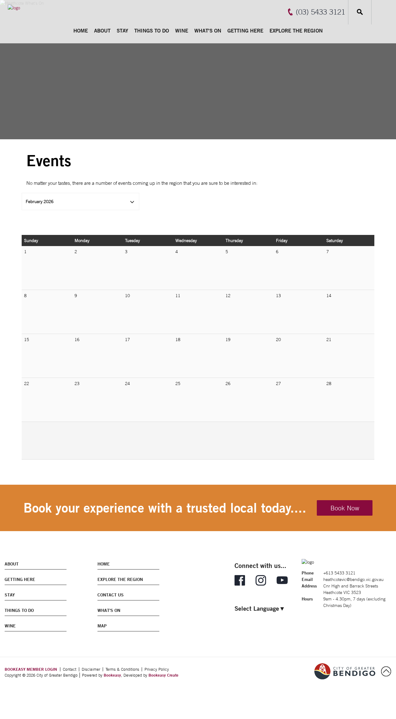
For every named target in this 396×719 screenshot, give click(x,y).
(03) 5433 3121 (320, 11)
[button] (80, 201)
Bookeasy (112, 675)
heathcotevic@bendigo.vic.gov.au (353, 579)
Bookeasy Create (163, 675)
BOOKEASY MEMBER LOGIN (31, 669)
